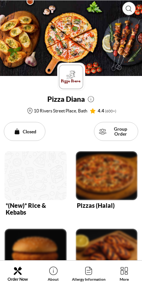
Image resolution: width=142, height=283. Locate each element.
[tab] (18, 273)
